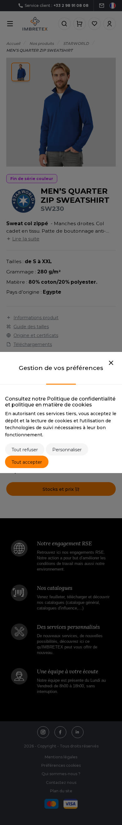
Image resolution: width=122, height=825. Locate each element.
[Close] (111, 363)
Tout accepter (27, 462)
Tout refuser (25, 450)
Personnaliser (67, 450)
